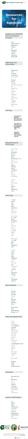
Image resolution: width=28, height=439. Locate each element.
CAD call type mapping (14, 256)
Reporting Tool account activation (14, 73)
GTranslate (22, 435)
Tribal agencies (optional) (14, 55)
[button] (17, 118)
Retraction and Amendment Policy (15, 310)
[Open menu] (25, 2)
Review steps (13, 80)
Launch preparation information (15, 413)
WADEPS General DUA (15, 327)
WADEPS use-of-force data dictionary (14, 155)
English (18, 437)
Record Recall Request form (13, 301)
